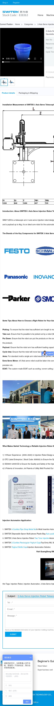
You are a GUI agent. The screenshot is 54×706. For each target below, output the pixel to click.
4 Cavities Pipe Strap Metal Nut (24, 529)
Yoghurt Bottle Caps (20, 547)
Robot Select (42, 666)
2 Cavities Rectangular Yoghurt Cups (26, 542)
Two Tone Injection (42, 538)
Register (16, 2)
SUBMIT (13, 634)
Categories (28, 24)
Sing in (5, 2)
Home (40, 15)
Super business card (45, 669)
